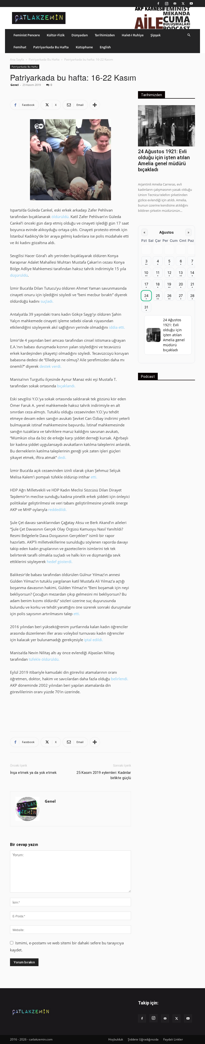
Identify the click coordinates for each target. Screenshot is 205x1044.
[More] (95, 105)
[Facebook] (158, 3)
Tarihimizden (105, 35)
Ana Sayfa (17, 59)
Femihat (20, 47)
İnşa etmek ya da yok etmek (33, 772)
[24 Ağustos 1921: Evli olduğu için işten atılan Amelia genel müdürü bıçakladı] (166, 125)
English (105, 47)
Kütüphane (84, 47)
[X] (183, 3)
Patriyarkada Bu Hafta (51, 47)
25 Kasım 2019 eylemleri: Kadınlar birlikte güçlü (103, 775)
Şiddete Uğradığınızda (143, 1039)
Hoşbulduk (115, 1039)
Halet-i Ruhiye (133, 35)
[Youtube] (191, 3)
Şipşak (155, 35)
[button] (189, 35)
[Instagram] (166, 3)
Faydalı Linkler (173, 1039)
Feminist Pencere (27, 35)
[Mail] (174, 3)
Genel (14, 85)
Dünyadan (80, 35)
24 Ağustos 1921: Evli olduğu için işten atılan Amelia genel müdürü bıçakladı (164, 160)
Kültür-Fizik (55, 35)
